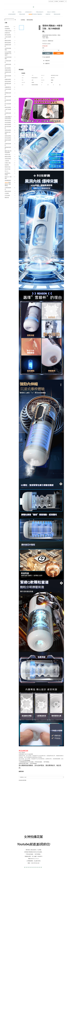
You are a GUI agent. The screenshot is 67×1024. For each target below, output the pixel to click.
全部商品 (23, 20)
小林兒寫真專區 (8, 37)
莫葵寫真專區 (8, 107)
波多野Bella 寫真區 (7, 173)
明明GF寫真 (7, 167)
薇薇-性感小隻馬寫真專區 (8, 151)
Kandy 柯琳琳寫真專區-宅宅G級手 (8, 53)
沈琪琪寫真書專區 (8, 49)
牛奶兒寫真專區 (8, 90)
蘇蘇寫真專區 (8, 40)
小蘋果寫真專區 (8, 65)
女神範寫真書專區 (12, 14)
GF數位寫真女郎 (39, 12)
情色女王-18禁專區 (51, 12)
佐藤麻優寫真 (8, 87)
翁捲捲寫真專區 (8, 45)
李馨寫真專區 (8, 70)
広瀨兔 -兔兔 (8, 163)
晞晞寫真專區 (8, 156)
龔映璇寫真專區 (8, 148)
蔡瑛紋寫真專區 (8, 97)
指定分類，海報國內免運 (48, 40)
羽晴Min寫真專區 (8, 132)
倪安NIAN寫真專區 (8, 57)
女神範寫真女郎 (28, 12)
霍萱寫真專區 (8, 81)
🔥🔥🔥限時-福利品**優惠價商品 (35, 14)
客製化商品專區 (57, 14)
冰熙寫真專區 (8, 158)
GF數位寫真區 (22, 14)
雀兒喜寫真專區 (8, 127)
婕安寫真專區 (8, 124)
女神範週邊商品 (8, 188)
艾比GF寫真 (7, 169)
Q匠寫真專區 (8, 68)
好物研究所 (48, 14)
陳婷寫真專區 (8, 42)
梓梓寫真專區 (8, 138)
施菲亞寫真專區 (8, 76)
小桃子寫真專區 (8, 110)
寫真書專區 (7, 28)
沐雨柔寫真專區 (8, 113)
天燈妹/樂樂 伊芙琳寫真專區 (8, 117)
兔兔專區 (7, 165)
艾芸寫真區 (7, 195)
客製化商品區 (8, 191)
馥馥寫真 (7, 197)
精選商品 (7, 26)
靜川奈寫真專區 (8, 104)
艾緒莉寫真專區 (8, 144)
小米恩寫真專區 (8, 61)
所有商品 (19, 12)
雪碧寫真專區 (8, 130)
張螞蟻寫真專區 (8, 93)
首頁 (13, 12)
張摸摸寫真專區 (8, 72)
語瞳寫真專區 (8, 136)
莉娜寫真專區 (8, 79)
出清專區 (7, 193)
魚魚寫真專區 (8, 122)
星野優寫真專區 (8, 84)
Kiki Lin (6, 171)
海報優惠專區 (8, 180)
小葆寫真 (7, 160)
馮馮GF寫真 (7, 154)
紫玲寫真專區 (8, 35)
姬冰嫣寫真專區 (8, 100)
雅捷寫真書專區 (8, 140)
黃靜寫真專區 (8, 120)
